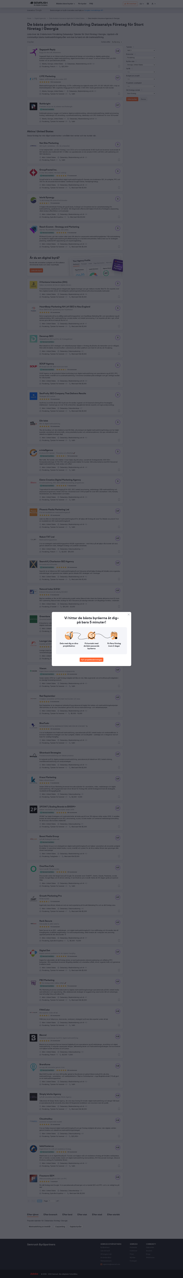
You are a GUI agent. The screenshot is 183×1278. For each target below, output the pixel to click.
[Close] (128, 614)
